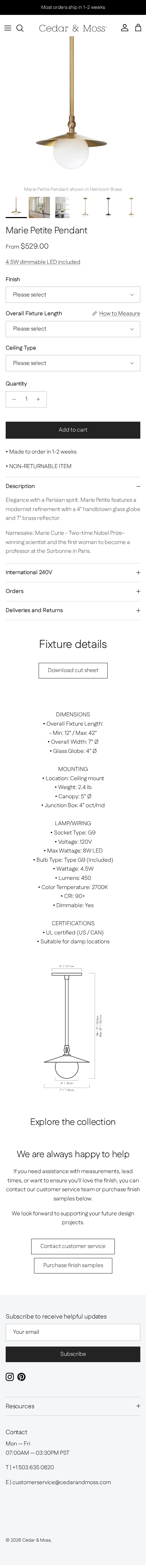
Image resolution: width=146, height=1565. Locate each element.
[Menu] (8, 28)
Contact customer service (73, 1246)
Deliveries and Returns (34, 610)
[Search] (23, 28)
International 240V (29, 572)
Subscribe (73, 1354)
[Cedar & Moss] (73, 28)
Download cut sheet (73, 670)
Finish (13, 280)
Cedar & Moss (36, 1540)
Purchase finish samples (73, 1265)
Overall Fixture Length (34, 314)
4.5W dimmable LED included (43, 262)
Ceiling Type (21, 348)
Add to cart (73, 430)
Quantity (16, 384)
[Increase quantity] (40, 399)
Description (20, 486)
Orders (14, 591)
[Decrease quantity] (12, 399)
